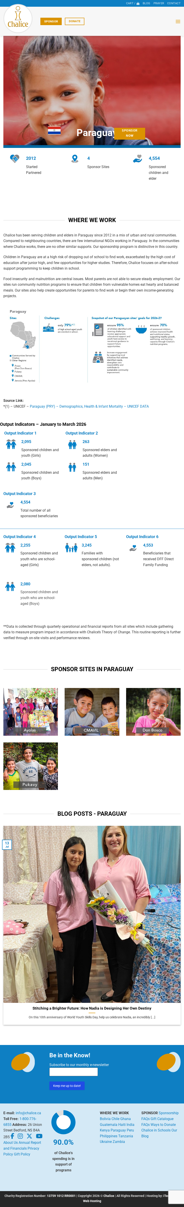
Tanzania (125, 1136)
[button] (178, 21)
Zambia (119, 1142)
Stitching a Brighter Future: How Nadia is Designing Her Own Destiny (92, 1008)
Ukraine (106, 1142)
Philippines (108, 1136)
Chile (115, 1119)
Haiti (122, 1125)
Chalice (108, 1196)
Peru (130, 1130)
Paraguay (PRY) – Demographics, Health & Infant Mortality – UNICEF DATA (89, 406)
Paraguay (118, 1130)
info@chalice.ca (28, 1113)
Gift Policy (22, 1154)
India (130, 1125)
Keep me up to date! (67, 1086)
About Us (10, 1142)
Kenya (105, 1130)
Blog (146, 3)
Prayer (158, 3)
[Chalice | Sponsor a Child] (20, 18)
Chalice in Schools (156, 1130)
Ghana (125, 1119)
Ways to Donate (163, 1125)
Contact (174, 3)
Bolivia (105, 1119)
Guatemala (108, 1125)
